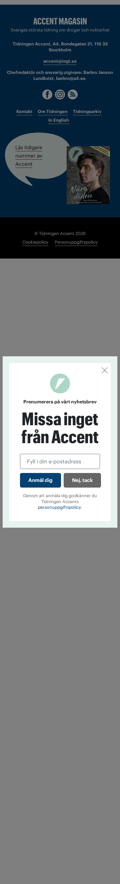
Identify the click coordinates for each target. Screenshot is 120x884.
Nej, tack (82, 480)
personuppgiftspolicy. (60, 507)
